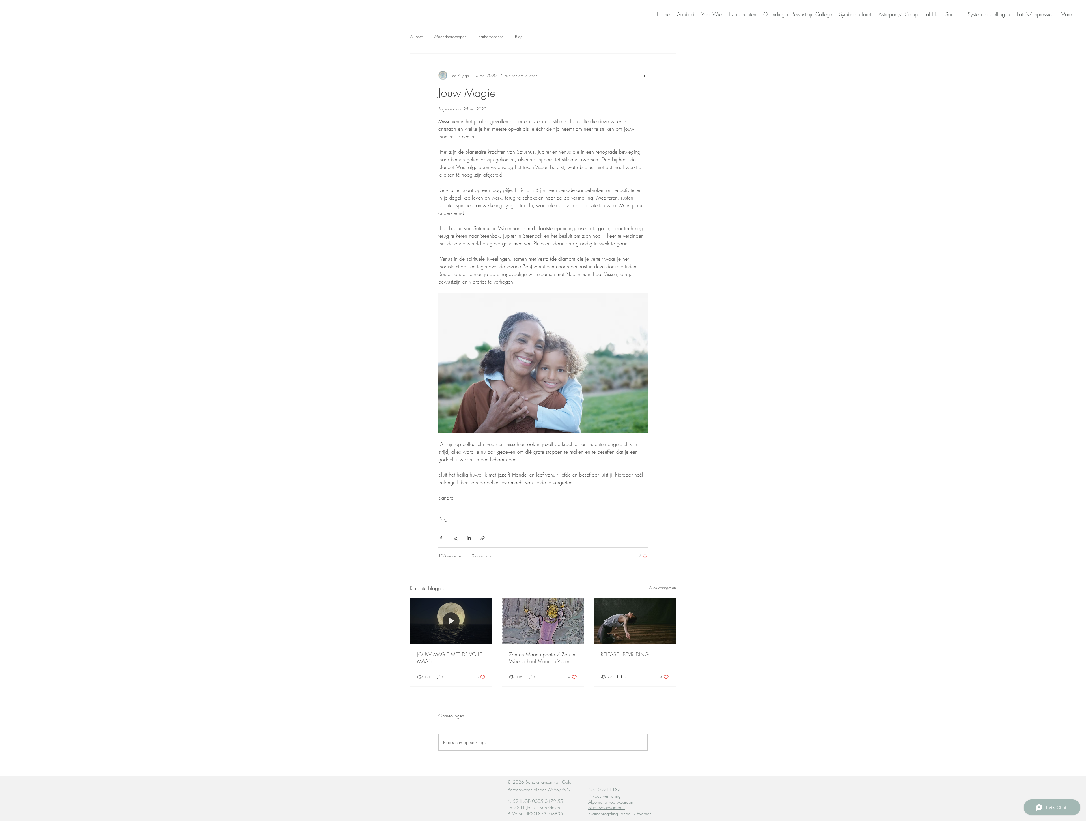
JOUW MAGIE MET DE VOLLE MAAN (449, 657)
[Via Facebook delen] (441, 538)
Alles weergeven (662, 587)
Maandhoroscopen (450, 36)
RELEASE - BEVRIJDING (625, 654)
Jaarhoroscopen (491, 36)
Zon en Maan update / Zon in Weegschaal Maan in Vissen (542, 657)
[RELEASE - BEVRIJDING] (635, 621)
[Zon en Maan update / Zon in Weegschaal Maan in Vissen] (543, 621)
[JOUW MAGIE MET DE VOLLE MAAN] (451, 621)
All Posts (416, 36)
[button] (952, 14)
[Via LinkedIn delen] (468, 538)
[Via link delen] (482, 538)
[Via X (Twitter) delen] (455, 538)
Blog (519, 36)
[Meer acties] (644, 75)
